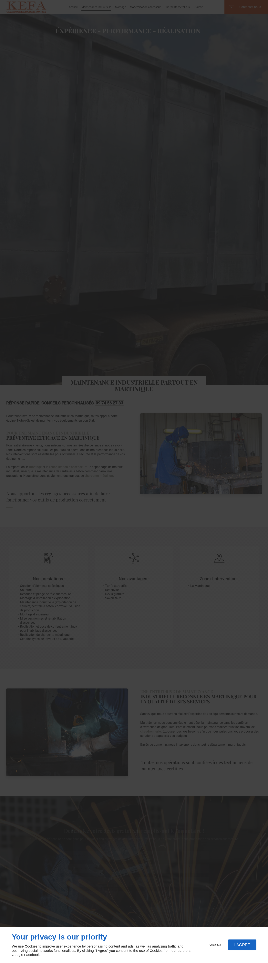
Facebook (32, 955)
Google (17, 955)
